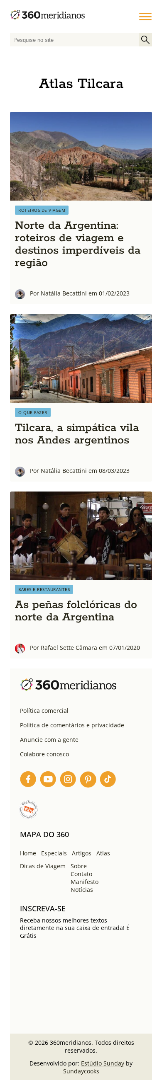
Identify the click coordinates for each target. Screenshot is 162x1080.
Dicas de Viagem (43, 866)
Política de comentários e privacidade (72, 725)
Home (28, 853)
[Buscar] (145, 39)
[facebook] (28, 780)
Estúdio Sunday (102, 1063)
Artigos (81, 853)
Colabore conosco (44, 754)
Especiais (54, 853)
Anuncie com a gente (49, 739)
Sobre (79, 866)
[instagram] (68, 780)
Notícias (82, 890)
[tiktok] (108, 780)
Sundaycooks (81, 1071)
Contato (81, 874)
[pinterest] (88, 780)
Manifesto (84, 882)
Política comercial (44, 710)
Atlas (103, 853)
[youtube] (48, 780)
